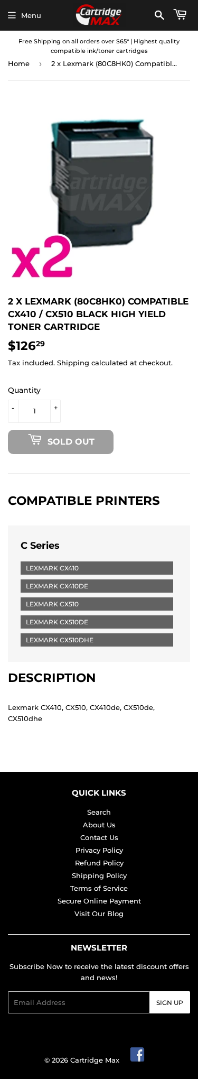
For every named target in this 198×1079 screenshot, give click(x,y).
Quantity (24, 390)
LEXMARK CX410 (52, 568)
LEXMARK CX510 (52, 604)
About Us (99, 824)
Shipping (73, 362)
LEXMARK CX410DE (57, 586)
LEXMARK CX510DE (57, 622)
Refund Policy (99, 863)
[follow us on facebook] (137, 1060)
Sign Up (169, 1003)
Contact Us (99, 837)
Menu (31, 15)
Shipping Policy (99, 875)
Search (99, 812)
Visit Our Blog (99, 913)
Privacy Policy (99, 850)
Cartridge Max (94, 1060)
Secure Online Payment (99, 901)
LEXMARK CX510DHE (59, 640)
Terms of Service (99, 888)
